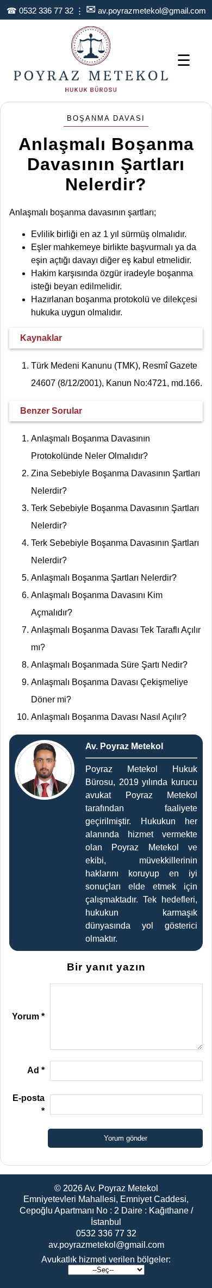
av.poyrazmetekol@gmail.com (152, 10)
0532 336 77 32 (46, 10)
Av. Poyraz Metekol (121, 1188)
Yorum (28, 1016)
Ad (36, 1070)
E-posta (29, 1104)
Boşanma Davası (106, 118)
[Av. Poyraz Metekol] (91, 91)
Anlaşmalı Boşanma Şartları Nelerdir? (104, 577)
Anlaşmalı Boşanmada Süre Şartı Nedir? (109, 664)
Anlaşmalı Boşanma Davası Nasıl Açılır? (108, 716)
